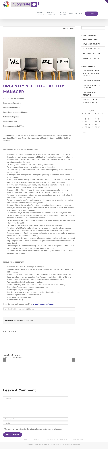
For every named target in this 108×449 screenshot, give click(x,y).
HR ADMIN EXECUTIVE (91, 44)
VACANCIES (37, 439)
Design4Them (76, 444)
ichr (6, 309)
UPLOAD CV (51, 439)
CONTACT (63, 439)
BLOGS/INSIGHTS (78, 439)
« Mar (83, 133)
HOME (26, 439)
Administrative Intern (11, 355)
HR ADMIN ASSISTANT (91, 49)
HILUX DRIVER (94, 81)
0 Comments (32, 309)
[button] (101, 13)
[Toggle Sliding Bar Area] (106, 2)
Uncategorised (23, 309)
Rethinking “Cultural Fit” (91, 54)
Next (72, 28)
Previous (65, 28)
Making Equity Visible (91, 58)
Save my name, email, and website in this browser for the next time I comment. (34, 429)
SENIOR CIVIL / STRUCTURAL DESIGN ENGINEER (91, 73)
